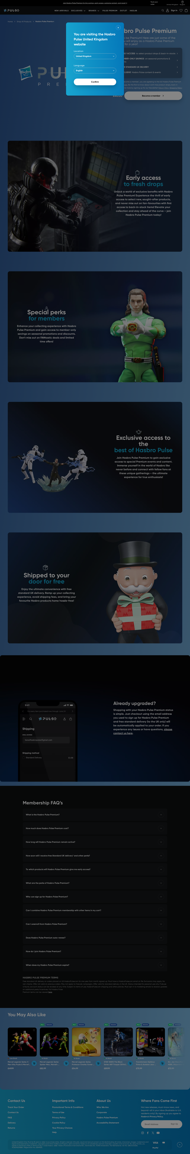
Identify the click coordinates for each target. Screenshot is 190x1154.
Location (78, 51)
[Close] (118, 28)
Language (79, 65)
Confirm (95, 82)
